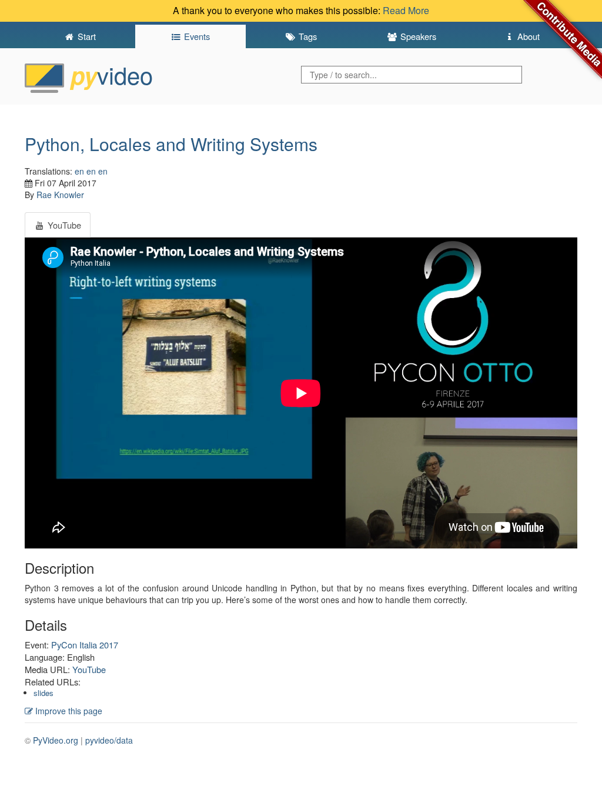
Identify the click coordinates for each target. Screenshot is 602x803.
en (79, 171)
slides (43, 692)
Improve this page (67, 711)
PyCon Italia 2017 (84, 644)
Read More (406, 10)
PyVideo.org (55, 740)
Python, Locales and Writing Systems (171, 143)
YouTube (89, 669)
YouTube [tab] (63, 225)
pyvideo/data (109, 740)
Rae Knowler (60, 194)
